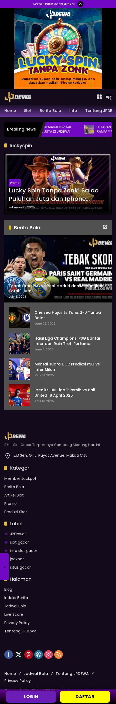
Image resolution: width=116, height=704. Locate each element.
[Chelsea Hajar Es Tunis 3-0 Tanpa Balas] (19, 317)
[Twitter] (18, 654)
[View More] (105, 226)
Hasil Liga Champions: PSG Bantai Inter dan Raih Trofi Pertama (67, 341)
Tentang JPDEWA (20, 631)
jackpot (17, 559)
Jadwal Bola (15, 606)
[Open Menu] (99, 97)
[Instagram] (48, 654)
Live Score (13, 614)
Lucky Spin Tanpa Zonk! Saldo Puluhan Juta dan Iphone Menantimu (53, 194)
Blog (8, 589)
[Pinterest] (28, 654)
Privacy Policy (17, 622)
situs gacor (20, 567)
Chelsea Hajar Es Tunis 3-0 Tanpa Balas (68, 315)
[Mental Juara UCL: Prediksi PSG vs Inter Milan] (19, 369)
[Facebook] (8, 654)
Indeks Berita (16, 597)
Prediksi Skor (15, 512)
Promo (14, 183)
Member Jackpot (20, 478)
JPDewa (17, 534)
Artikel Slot (14, 495)
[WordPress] (38, 654)
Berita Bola (14, 487)
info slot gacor (23, 550)
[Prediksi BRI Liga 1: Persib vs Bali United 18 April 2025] (19, 395)
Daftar (85, 697)
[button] (108, 97)
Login (31, 697)
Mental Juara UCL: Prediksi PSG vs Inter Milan (67, 367)
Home (10, 673)
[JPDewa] (17, 96)
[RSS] (58, 654)
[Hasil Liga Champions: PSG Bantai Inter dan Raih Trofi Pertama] (19, 343)
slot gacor (19, 542)
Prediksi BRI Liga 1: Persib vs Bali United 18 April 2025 (65, 393)
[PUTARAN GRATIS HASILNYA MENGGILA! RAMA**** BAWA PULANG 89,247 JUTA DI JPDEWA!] (76, 129)
